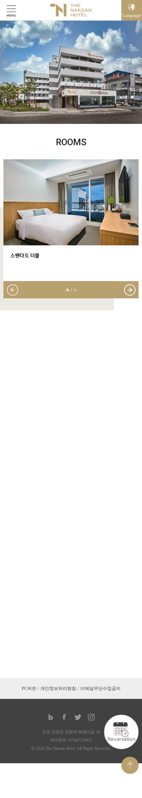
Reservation (121, 739)
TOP (130, 765)
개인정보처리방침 (58, 688)
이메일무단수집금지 (100, 688)
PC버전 (29, 688)
